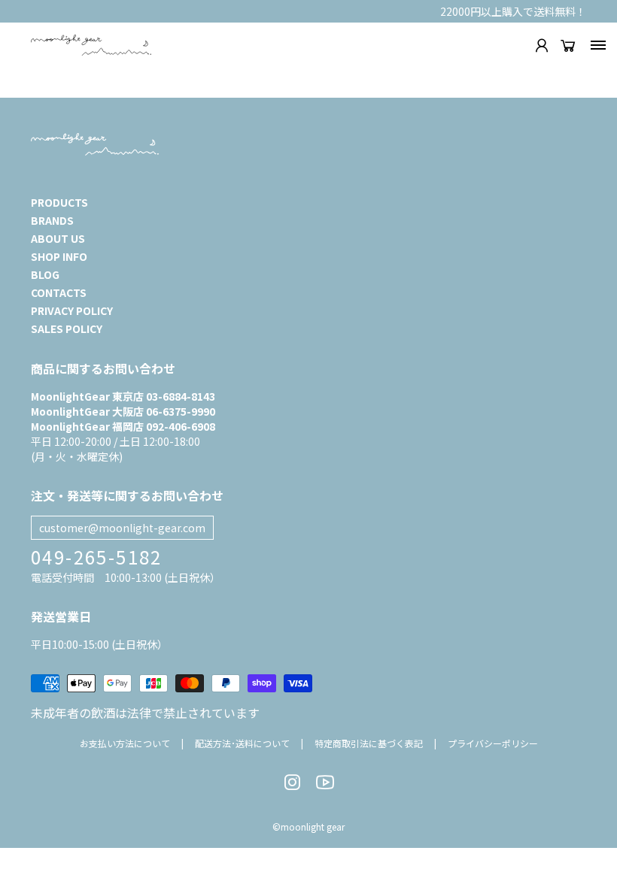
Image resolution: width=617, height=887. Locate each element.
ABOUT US (58, 238)
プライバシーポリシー (493, 743)
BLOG (45, 274)
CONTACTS (59, 292)
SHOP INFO (59, 256)
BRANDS (52, 220)
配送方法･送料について (242, 743)
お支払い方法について (125, 743)
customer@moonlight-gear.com (122, 527)
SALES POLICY (66, 328)
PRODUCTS (59, 202)
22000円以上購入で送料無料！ (513, 11)
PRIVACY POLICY (72, 310)
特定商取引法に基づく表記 (369, 743)
